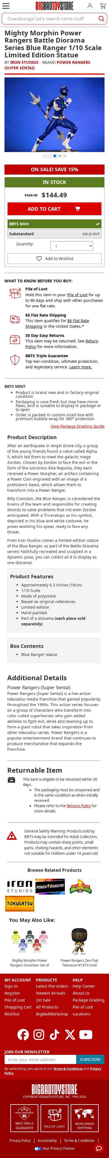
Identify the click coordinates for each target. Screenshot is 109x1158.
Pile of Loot (77, 294)
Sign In (11, 986)
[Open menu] (6, 6)
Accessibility (47, 1140)
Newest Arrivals (50, 993)
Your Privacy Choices (58, 1148)
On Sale (43, 1000)
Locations (81, 1014)
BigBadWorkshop (52, 1014)
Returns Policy (79, 805)
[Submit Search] (101, 19)
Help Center (84, 986)
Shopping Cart (18, 1007)
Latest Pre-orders (52, 986)
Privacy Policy (20, 1140)
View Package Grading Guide (78, 426)
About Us (81, 993)
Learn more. (80, 366)
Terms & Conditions (68, 1068)
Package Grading (89, 1000)
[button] (54, 258)
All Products (47, 1007)
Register (12, 993)
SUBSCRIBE (90, 1059)
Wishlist (11, 1014)
